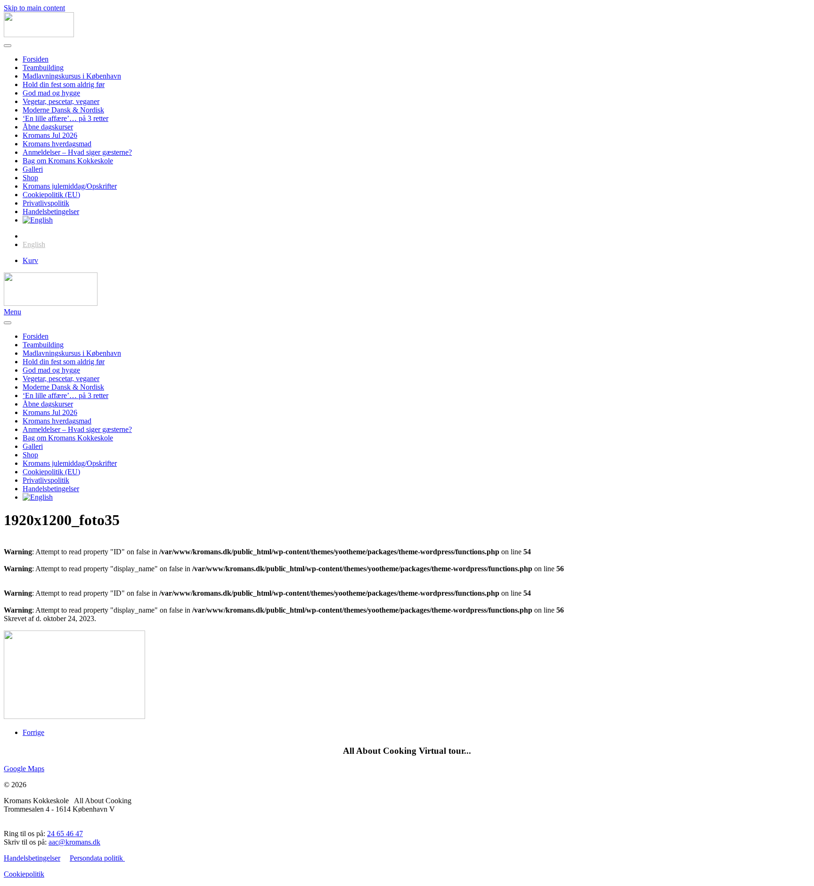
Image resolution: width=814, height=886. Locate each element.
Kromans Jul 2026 (50, 135)
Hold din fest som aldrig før (64, 84)
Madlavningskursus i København (72, 76)
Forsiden (36, 59)
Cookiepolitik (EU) (51, 195)
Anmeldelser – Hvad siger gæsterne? (77, 152)
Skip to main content (34, 8)
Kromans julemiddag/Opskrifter (70, 186)
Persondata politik (97, 858)
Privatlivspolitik (46, 203)
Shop (30, 178)
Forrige (33, 732)
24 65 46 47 (65, 834)
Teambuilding (43, 68)
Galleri (33, 169)
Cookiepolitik (24, 874)
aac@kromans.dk (74, 842)
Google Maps (24, 769)
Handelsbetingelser (51, 212)
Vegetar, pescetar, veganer (61, 101)
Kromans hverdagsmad (57, 144)
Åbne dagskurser (48, 127)
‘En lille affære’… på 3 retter (65, 118)
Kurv (30, 260)
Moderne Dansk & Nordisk (63, 110)
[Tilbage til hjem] (39, 35)
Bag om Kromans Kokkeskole (68, 161)
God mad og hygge (51, 93)
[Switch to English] (38, 220)
